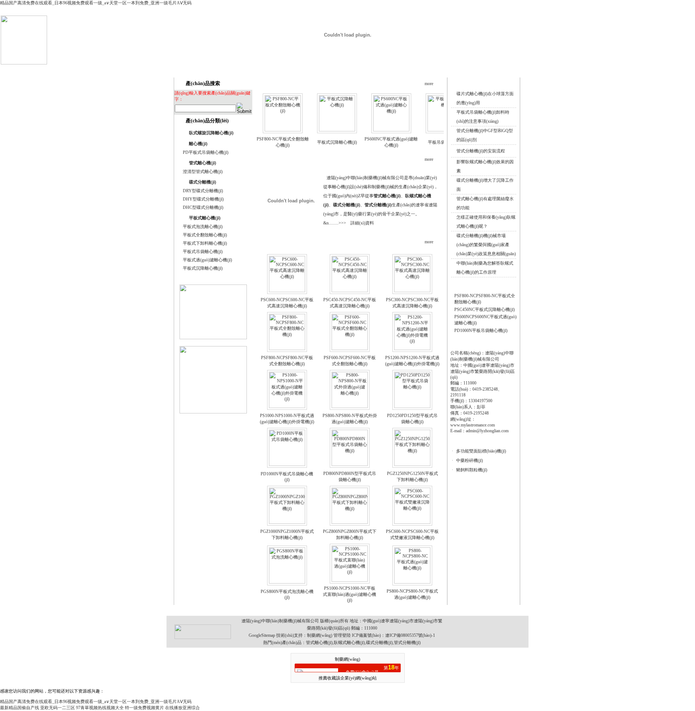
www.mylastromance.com (472, 425)
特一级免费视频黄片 (144, 707)
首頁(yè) (291, 69)
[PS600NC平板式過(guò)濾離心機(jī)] (391, 129)
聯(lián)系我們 (501, 69)
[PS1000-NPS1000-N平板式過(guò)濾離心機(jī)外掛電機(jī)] (287, 406)
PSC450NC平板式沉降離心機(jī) (484, 309)
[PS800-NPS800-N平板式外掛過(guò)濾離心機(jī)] (350, 406)
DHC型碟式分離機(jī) (203, 207)
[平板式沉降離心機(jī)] (337, 129)
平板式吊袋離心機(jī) (203, 251)
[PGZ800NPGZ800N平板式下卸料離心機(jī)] (350, 522)
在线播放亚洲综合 (182, 707)
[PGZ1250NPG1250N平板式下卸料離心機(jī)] (412, 464)
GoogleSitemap (262, 635)
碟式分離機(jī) (202, 182)
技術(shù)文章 (433, 69)
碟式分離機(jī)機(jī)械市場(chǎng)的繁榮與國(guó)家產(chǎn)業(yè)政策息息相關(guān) (486, 244)
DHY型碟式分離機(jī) (203, 199)
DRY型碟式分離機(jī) (203, 190)
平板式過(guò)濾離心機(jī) (207, 259)
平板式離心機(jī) (204, 217)
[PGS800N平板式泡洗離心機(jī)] (287, 582)
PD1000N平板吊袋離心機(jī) (480, 330)
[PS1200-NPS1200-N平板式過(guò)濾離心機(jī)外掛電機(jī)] (412, 348)
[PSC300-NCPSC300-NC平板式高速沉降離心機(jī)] (412, 290)
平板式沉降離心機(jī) (203, 268)
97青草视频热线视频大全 (100, 707)
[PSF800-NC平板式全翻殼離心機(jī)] (283, 129)
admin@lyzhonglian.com (487, 430)
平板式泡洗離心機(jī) (203, 226)
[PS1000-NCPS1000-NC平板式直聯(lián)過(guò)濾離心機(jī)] (350, 580)
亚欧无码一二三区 (57, 707)
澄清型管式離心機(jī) (203, 171)
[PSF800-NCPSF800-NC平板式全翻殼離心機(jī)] (287, 348)
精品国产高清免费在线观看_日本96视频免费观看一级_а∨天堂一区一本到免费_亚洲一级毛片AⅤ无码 (95, 2)
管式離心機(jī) (202, 162)
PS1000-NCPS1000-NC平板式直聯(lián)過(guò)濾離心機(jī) (349, 594)
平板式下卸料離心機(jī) (205, 243)
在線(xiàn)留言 (467, 69)
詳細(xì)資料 (362, 223)
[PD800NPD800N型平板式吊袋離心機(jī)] (350, 464)
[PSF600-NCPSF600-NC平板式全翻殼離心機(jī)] (350, 348)
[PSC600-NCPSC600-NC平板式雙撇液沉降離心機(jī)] (412, 522)
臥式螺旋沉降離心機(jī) (211, 132)
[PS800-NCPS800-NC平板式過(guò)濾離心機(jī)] (412, 582)
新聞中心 (398, 69)
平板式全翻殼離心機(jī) (205, 234)
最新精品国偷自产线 (19, 707)
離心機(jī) (198, 143)
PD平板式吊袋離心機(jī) (205, 152)
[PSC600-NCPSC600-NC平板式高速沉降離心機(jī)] (287, 290)
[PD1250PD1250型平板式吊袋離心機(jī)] (412, 406)
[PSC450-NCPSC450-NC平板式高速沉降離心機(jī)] (350, 290)
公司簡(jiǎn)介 (327, 69)
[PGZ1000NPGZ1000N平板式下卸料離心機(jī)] (287, 522)
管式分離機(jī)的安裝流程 (480, 150)
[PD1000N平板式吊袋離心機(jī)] (287, 464)
